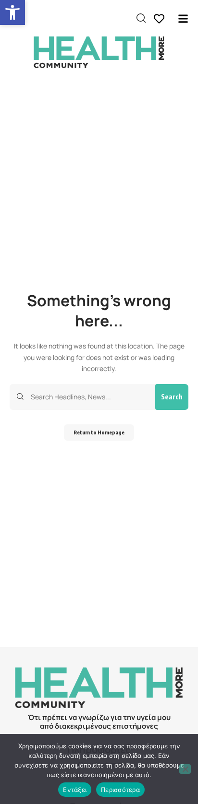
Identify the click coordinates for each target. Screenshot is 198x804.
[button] (12, 12)
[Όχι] (185, 769)
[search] (141, 18)
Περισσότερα (120, 789)
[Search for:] (89, 397)
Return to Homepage (99, 432)
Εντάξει (75, 789)
